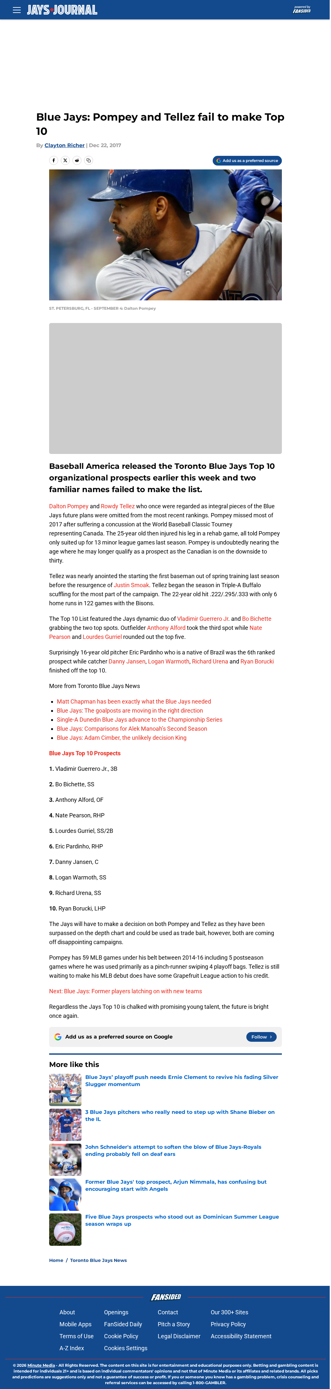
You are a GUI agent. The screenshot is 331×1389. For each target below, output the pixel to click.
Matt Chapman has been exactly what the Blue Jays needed (134, 701)
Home (56, 1260)
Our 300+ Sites (229, 1312)
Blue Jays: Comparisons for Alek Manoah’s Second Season (132, 728)
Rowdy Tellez (118, 506)
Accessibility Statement (241, 1336)
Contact (168, 1312)
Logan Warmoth (168, 661)
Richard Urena (210, 661)
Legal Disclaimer (179, 1336)
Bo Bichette (257, 618)
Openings (116, 1312)
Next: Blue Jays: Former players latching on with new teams (125, 991)
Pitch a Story (174, 1324)
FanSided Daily (123, 1324)
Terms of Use (76, 1336)
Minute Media (41, 1365)
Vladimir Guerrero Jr (202, 618)
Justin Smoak (131, 585)
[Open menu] (17, 10)
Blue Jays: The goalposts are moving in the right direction (130, 710)
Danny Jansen (127, 661)
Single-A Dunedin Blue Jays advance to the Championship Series (139, 719)
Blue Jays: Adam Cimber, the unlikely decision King (122, 737)
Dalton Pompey (69, 506)
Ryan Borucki (257, 661)
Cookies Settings (125, 1348)
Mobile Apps (75, 1324)
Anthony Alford (166, 627)
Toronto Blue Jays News (98, 1260)
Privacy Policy (228, 1324)
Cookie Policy (121, 1336)
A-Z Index (71, 1348)
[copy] (88, 160)
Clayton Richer (65, 145)
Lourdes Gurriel (103, 636)
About (67, 1312)
